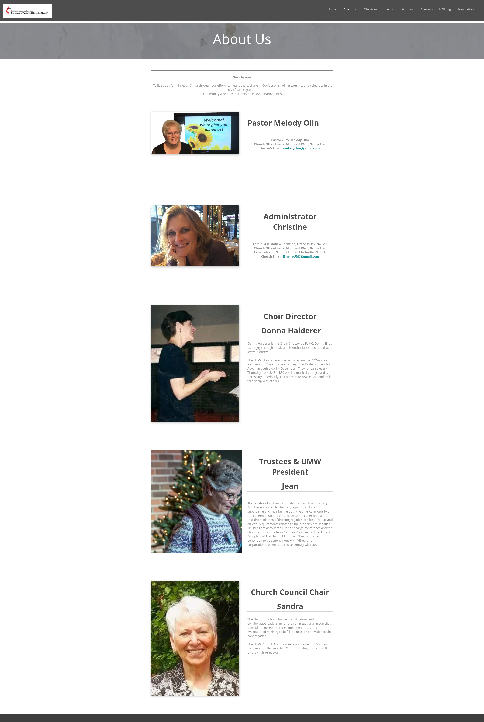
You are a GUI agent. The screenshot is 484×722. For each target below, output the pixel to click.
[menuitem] (332, 9)
